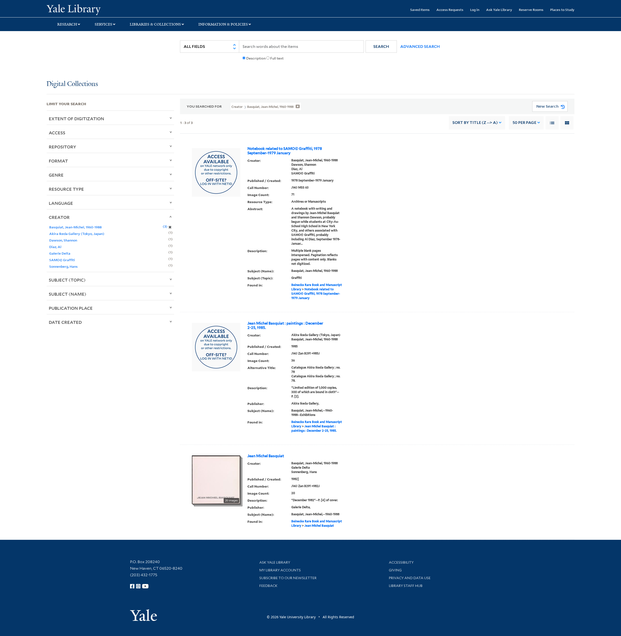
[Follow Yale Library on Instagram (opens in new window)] (138, 586)
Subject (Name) (67, 294)
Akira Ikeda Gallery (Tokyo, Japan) (76, 233)
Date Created (65, 322)
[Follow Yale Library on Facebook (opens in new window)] (132, 586)
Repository (62, 147)
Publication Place (71, 308)
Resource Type (66, 189)
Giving (395, 570)
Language (61, 203)
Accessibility (401, 562)
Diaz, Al (55, 246)
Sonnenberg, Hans (63, 266)
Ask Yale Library (499, 9)
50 (524, 122)
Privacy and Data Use (410, 578)
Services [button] (103, 24)
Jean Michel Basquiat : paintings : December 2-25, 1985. (285, 325)
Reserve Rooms (531, 9)
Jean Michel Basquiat (265, 456)
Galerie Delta (59, 253)
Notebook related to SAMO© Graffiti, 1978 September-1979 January (284, 150)
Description (256, 58)
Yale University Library (86, 9)
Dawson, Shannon (63, 240)
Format (58, 161)
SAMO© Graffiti (62, 260)
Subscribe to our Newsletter (288, 578)
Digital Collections (72, 84)
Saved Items (420, 9)
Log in (474, 9)
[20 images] (216, 479)
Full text (277, 58)
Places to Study (562, 9)
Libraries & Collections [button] (155, 24)
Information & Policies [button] (223, 24)
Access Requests (449, 9)
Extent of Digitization (76, 118)
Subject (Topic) (67, 280)
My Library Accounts (280, 570)
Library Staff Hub (406, 586)
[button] (381, 46)
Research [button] (67, 24)
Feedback (268, 586)
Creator (59, 217)
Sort (475, 122)
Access (57, 133)
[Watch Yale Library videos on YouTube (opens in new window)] (145, 586)
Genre (56, 175)
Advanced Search (420, 46)
